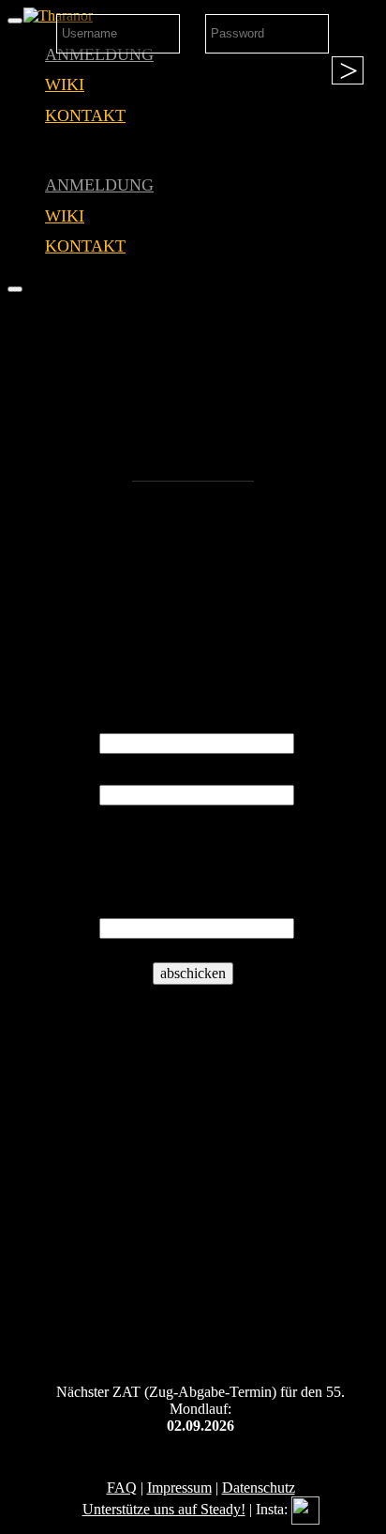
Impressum (179, 1488)
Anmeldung (99, 185)
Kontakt (85, 115)
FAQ (122, 1488)
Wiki (64, 84)
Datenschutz (258, 1488)
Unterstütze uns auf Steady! (163, 1509)
